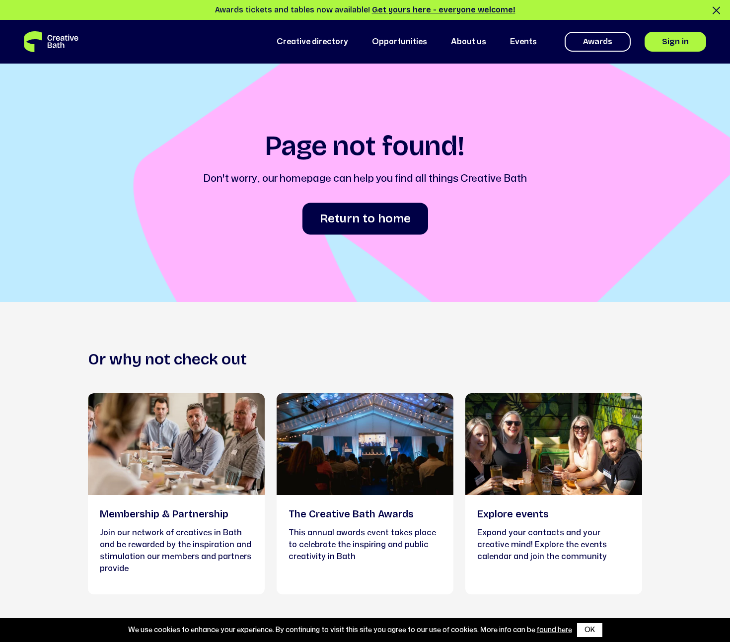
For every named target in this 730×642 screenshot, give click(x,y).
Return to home (365, 218)
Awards (597, 41)
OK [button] (589, 630)
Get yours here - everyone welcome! (443, 9)
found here (554, 630)
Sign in (675, 41)
